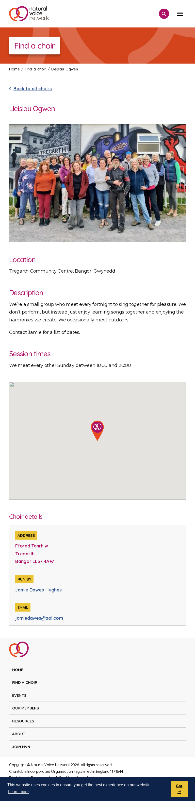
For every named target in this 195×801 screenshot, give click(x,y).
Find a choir (35, 69)
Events (19, 695)
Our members (25, 708)
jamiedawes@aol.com (39, 618)
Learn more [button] (18, 792)
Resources (23, 721)
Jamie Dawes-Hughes (38, 590)
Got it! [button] (179, 789)
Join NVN (21, 746)
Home (14, 69)
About (18, 733)
